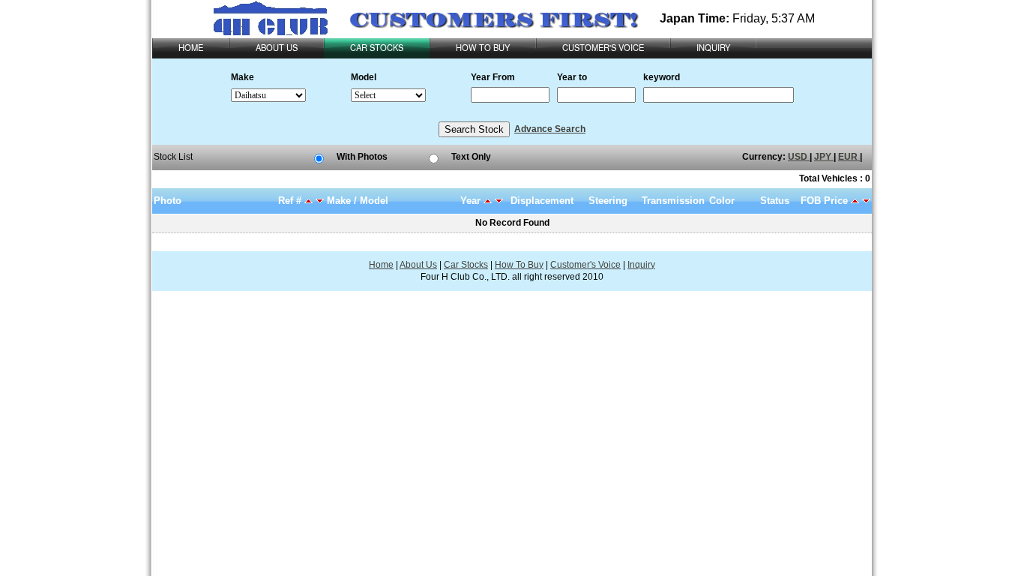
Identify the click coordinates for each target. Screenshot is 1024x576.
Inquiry (641, 265)
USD (799, 157)
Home (381, 265)
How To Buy (519, 265)
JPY (824, 157)
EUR (849, 157)
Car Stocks (466, 265)
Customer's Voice (585, 265)
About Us (418, 265)
